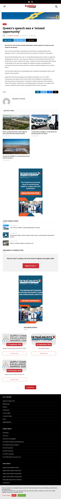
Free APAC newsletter (8, 454)
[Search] (56, 6)
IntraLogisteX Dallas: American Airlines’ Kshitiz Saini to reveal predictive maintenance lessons (32, 236)
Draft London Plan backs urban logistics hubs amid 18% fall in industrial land (15, 132)
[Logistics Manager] (30, 6)
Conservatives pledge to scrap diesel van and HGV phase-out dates (44, 132)
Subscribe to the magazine (9, 438)
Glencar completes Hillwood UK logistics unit (21, 243)
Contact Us (5, 435)
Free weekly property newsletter (11, 444)
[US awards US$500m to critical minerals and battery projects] (16, 146)
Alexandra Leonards (13, 35)
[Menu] (4, 6)
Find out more (14, 353)
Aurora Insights (6, 413)
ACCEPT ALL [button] (22, 495)
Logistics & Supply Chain (9, 401)
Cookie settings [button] (6, 495)
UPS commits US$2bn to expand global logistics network (25, 227)
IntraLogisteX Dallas (43, 348)
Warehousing (6, 404)
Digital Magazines (7, 422)
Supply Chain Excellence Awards (11, 467)
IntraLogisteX (6, 482)
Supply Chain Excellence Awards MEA (12, 473)
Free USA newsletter (8, 447)
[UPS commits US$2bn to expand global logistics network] (6, 227)
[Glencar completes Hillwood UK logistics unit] (6, 242)
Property (5, 407)
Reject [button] (14, 495)
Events (4, 419)
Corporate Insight (7, 416)
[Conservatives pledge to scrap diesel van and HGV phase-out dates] (44, 122)
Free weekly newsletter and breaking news (13, 441)
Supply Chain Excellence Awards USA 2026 (14, 348)
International (6, 410)
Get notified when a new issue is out (12, 457)
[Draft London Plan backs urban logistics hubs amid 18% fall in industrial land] (16, 122)
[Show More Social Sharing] (38, 40)
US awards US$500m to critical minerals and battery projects (16, 157)
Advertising (5, 432)
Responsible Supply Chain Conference (12, 479)
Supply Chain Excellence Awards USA (12, 470)
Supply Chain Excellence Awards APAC (12, 476)
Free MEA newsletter (8, 451)
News (4, 24)
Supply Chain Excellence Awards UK (14, 374)
